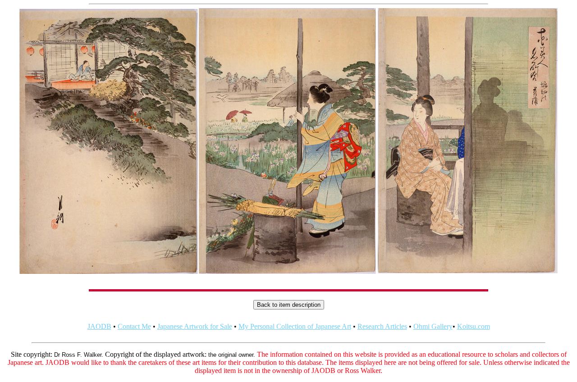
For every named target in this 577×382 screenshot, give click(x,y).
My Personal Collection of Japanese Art (294, 326)
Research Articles (382, 326)
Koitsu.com (473, 326)
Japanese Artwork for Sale (194, 326)
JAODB (99, 326)
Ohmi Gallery (433, 326)
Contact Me (134, 326)
